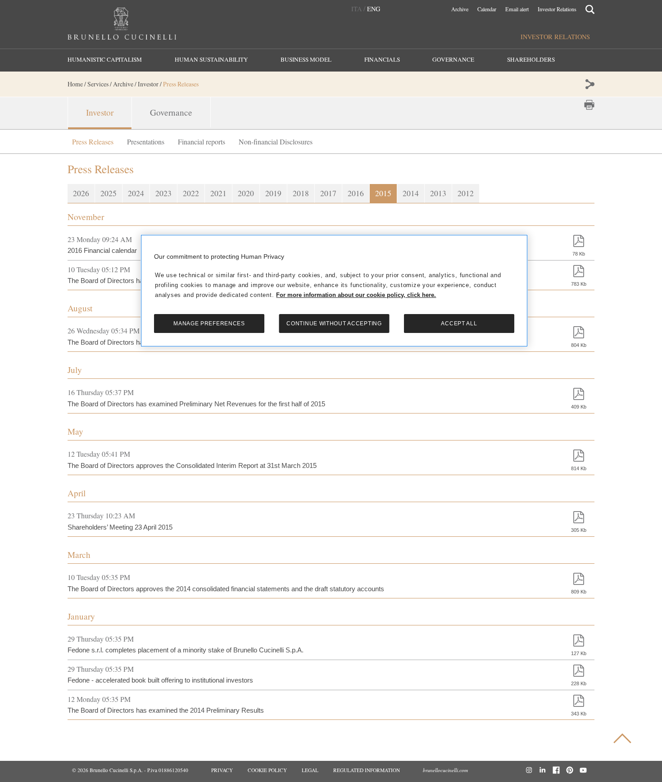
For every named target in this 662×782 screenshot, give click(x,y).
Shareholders (531, 60)
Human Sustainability (211, 60)
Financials (382, 60)
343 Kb (578, 713)
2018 (301, 193)
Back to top (626, 740)
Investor (99, 112)
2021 (218, 193)
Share (589, 84)
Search (589, 8)
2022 (191, 193)
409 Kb (578, 406)
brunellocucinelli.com (445, 770)
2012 (466, 193)
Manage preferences (209, 323)
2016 (356, 193)
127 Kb (578, 653)
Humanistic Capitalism (105, 60)
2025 (108, 193)
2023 (163, 193)
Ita (356, 8)
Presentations (145, 141)
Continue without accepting (333, 323)
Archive (459, 9)
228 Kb (578, 683)
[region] (334, 290)
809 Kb (578, 591)
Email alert (517, 9)
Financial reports (201, 141)
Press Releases (92, 141)
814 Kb (578, 468)
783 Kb (578, 284)
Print (589, 104)
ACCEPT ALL (459, 323)
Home (75, 84)
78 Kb (578, 253)
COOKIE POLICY (267, 770)
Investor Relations (557, 9)
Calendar (486, 9)
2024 (136, 193)
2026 (81, 193)
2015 (383, 193)
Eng (373, 8)
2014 (411, 193)
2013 (438, 193)
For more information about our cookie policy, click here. (356, 295)
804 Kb (578, 345)
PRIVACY (222, 770)
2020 (246, 193)
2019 (273, 193)
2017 (328, 193)
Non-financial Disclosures (276, 141)
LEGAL (310, 770)
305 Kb (578, 530)
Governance (453, 60)
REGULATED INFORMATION (366, 770)
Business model (306, 60)
